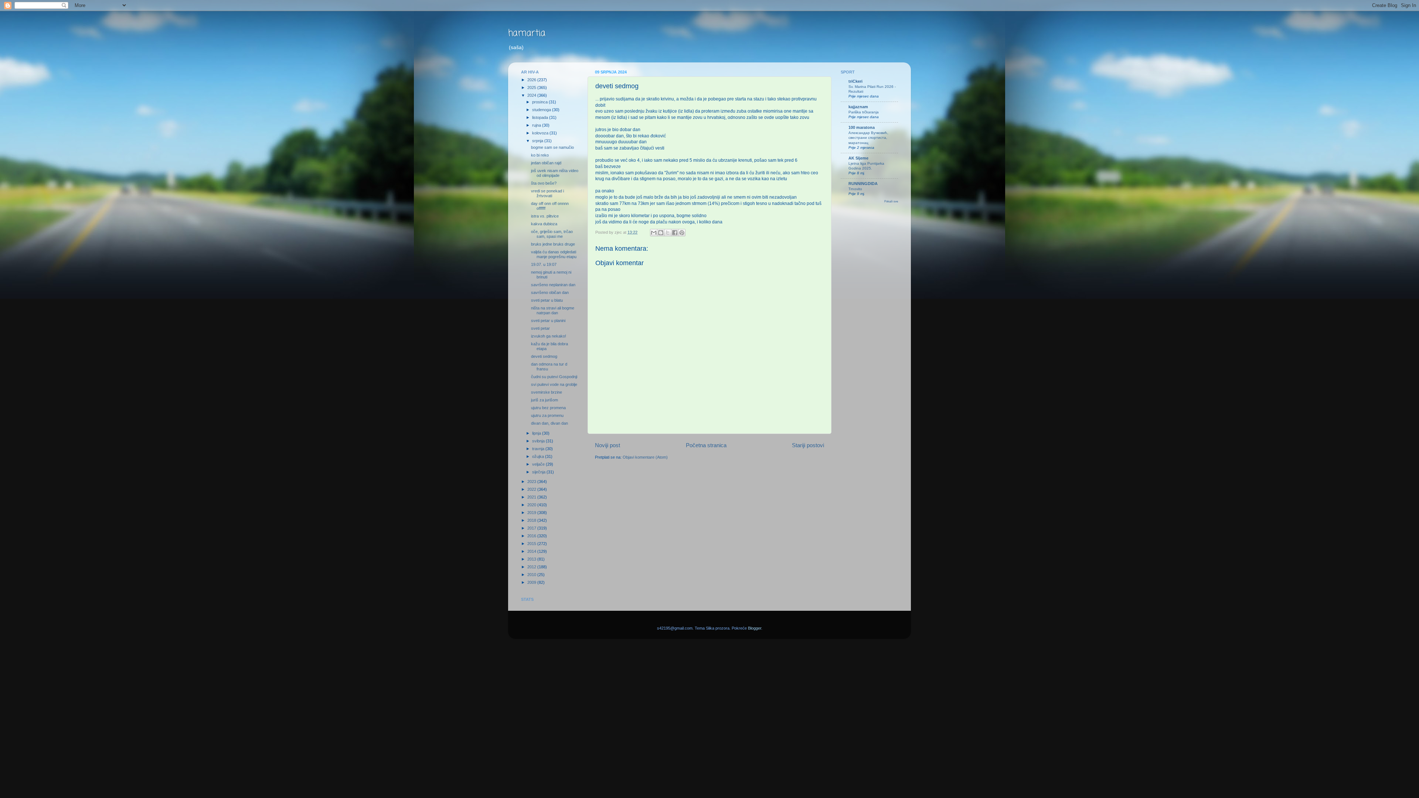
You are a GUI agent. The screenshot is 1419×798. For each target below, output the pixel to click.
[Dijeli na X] (667, 232)
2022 (532, 489)
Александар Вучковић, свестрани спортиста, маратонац (868, 138)
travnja (538, 448)
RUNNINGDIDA (863, 183)
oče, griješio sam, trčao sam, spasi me (552, 234)
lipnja (537, 433)
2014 (532, 551)
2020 (532, 505)
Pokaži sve (891, 201)
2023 (532, 481)
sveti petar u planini (548, 320)
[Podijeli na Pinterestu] (681, 232)
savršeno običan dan (550, 292)
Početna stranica (706, 445)
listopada (540, 117)
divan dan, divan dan (549, 423)
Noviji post (607, 445)
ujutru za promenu (547, 415)
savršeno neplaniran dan (553, 284)
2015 (532, 543)
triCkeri (855, 81)
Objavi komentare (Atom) (645, 457)
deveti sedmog (544, 356)
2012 (532, 567)
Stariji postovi (808, 445)
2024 (532, 95)
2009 (532, 582)
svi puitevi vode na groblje (554, 384)
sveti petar (540, 328)
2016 (532, 536)
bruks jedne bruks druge (553, 244)
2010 (532, 574)
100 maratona (861, 127)
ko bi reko (540, 155)
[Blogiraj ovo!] (660, 232)
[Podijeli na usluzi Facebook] (674, 232)
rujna (537, 125)
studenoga (542, 109)
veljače (539, 464)
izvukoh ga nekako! (548, 336)
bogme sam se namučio (552, 147)
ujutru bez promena (548, 407)
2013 (532, 559)
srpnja (538, 140)
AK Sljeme (858, 158)
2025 (532, 87)
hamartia (526, 33)
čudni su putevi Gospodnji (554, 376)
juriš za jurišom (544, 400)
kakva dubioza (544, 224)
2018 (532, 520)
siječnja (539, 472)
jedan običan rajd (546, 163)
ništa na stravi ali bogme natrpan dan (552, 310)
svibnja (539, 441)
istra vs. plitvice (545, 216)
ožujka (538, 456)
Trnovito (855, 189)
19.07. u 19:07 (544, 264)
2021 (532, 497)
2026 (532, 80)
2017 (532, 528)
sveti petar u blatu (547, 300)
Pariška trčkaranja (863, 112)
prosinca (540, 102)
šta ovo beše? (544, 183)
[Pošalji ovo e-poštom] (653, 232)
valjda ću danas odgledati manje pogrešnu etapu (553, 254)
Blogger (754, 628)
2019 (532, 512)
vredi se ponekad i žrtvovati (547, 193)
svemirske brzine (546, 392)
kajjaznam (858, 107)
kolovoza (540, 133)
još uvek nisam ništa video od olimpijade (554, 173)
